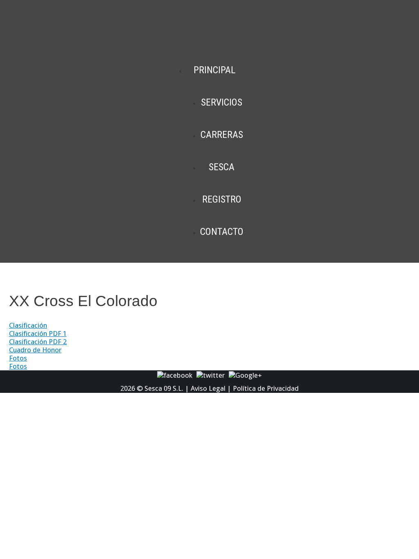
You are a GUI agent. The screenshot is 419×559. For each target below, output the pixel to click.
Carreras (221, 134)
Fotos (18, 358)
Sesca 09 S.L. (163, 388)
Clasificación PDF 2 (38, 342)
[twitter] (210, 375)
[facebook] (174, 375)
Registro (221, 199)
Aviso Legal (208, 388)
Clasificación (28, 325)
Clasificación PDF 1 (38, 333)
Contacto (221, 231)
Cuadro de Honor (35, 350)
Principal (215, 70)
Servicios (221, 102)
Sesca (221, 167)
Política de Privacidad (266, 388)
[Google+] (245, 375)
